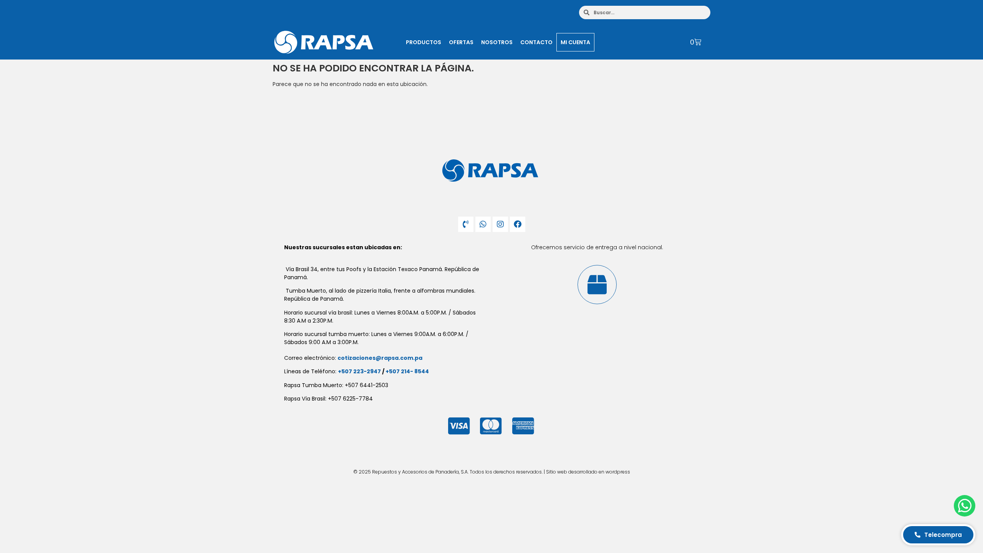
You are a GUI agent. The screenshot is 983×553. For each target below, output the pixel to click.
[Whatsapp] (483, 224)
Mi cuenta (575, 42)
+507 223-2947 (359, 371)
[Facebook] (517, 224)
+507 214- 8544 (407, 371)
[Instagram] (500, 224)
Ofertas (461, 42)
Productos (423, 42)
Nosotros (497, 42)
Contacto (536, 42)
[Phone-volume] (465, 224)
